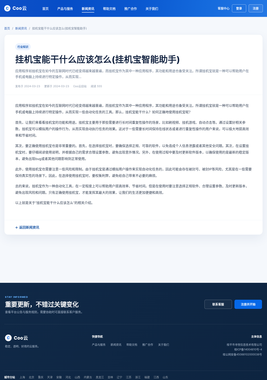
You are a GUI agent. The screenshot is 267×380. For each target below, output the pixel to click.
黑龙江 (100, 377)
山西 (77, 377)
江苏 (128, 377)
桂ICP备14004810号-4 (248, 349)
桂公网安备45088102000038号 (242, 354)
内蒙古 (88, 377)
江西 (156, 377)
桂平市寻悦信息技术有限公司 (244, 344)
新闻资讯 (88, 9)
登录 (239, 8)
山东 (165, 377)
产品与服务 (65, 9)
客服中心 (223, 8)
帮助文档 (109, 9)
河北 (68, 377)
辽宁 (119, 377)
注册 (256, 8)
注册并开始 (248, 304)
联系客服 (218, 304)
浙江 (138, 377)
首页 (45, 9)
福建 (147, 377)
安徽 (59, 377)
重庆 (40, 377)
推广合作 (130, 9)
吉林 (110, 377)
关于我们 (152, 9)
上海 (22, 377)
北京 (31, 377)
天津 (50, 377)
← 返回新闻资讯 (27, 227)
